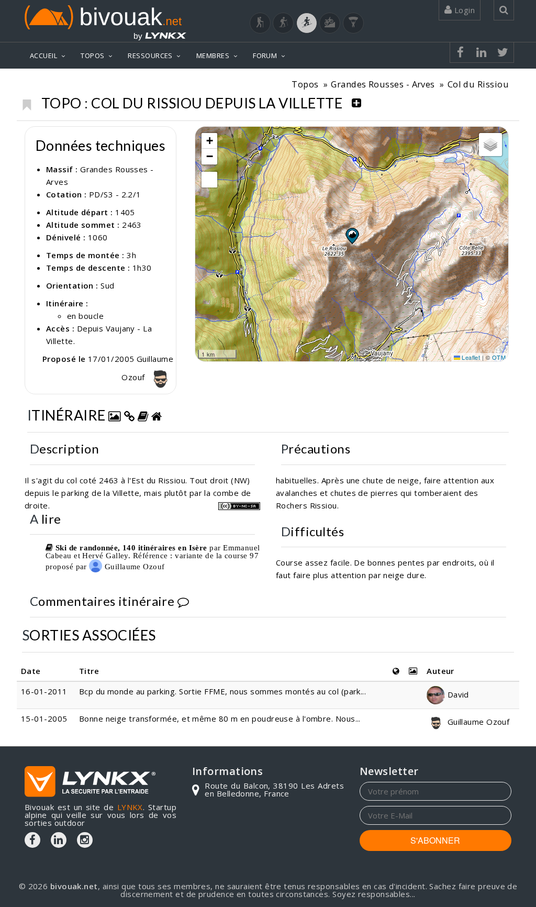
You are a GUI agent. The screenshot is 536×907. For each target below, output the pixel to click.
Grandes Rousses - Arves (382, 84)
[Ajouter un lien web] (129, 415)
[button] (351, 235)
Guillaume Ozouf (133, 566)
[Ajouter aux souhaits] (26, 102)
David (457, 694)
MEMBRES (212, 55)
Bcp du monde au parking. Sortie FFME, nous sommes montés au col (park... (222, 691)
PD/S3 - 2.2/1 (115, 194)
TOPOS (92, 55)
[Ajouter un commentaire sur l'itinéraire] (183, 601)
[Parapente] (353, 23)
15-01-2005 (44, 718)
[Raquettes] (283, 23)
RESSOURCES (150, 55)
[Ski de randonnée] (306, 23)
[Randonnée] (260, 23)
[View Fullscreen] (209, 179)
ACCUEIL (43, 55)
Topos (305, 84)
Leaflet (470, 357)
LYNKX (130, 807)
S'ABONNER (435, 840)
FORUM (265, 55)
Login (463, 10)
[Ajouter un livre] (143, 415)
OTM (499, 357)
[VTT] (329, 23)
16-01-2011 (44, 691)
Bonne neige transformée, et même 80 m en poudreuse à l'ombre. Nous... (220, 718)
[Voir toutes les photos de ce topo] (114, 415)
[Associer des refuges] (156, 415)
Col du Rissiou (478, 84)
